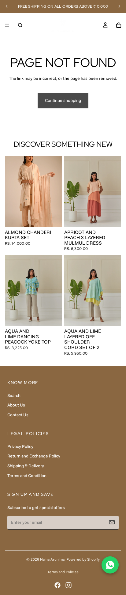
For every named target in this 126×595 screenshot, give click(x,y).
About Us (16, 405)
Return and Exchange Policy (33, 456)
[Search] (20, 25)
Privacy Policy (20, 446)
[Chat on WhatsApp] (110, 565)
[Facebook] (57, 585)
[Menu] (7, 25)
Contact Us (17, 415)
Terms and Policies (63, 572)
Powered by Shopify (83, 559)
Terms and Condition (26, 475)
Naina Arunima (52, 559)
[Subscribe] (112, 522)
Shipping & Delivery (25, 466)
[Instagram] (68, 585)
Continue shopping (63, 100)
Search (13, 395)
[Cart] (118, 25)
